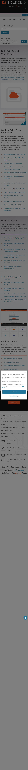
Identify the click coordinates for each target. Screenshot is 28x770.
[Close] (25, 372)
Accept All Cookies (14, 391)
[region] (14, 385)
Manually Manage (14, 395)
